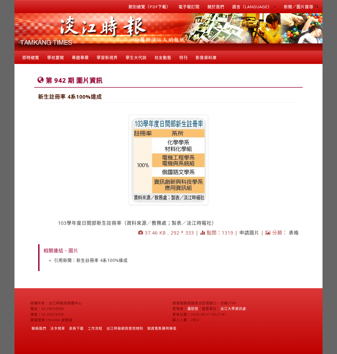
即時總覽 (30, 57)
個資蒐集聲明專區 (162, 328)
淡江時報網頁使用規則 (124, 328)
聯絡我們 (39, 328)
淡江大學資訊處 (233, 308)
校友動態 (163, 57)
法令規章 (57, 328)
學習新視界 (107, 57)
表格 (294, 233)
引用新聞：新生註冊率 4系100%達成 (91, 260)
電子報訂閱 (189, 6)
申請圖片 (249, 233)
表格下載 (76, 328)
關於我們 (215, 6)
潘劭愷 (192, 308)
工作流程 (95, 328)
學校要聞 (55, 57)
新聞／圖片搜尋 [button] (299, 6)
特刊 (183, 57)
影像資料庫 (206, 57)
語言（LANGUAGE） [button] (252, 6)
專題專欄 (80, 57)
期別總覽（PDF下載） (149, 6)
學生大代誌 (136, 57)
